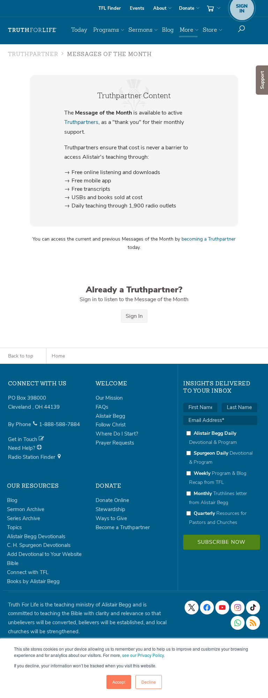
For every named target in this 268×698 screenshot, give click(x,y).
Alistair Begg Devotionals (36, 536)
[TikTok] (253, 607)
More (186, 29)
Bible (12, 563)
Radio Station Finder (32, 457)
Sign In (134, 316)
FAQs (102, 406)
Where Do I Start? (117, 433)
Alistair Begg (110, 416)
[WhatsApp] (238, 623)
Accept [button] (118, 682)
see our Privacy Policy (143, 655)
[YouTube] (222, 607)
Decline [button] (148, 682)
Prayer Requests (115, 442)
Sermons (140, 29)
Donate (186, 8)
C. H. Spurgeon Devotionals (38, 545)
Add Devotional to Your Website (44, 554)
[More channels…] (253, 623)
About (159, 8)
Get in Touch (23, 439)
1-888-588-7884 (59, 424)
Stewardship (110, 509)
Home (58, 356)
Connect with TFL (28, 572)
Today (79, 29)
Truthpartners (81, 122)
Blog (168, 29)
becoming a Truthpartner (208, 239)
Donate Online (112, 500)
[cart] (213, 8)
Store (210, 29)
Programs (106, 29)
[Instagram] (238, 607)
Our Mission (109, 397)
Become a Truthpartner (123, 527)
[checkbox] (220, 478)
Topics (14, 527)
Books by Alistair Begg (33, 581)
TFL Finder (109, 8)
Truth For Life (32, 30)
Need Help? (22, 448)
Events (137, 8)
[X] (192, 607)
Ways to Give (111, 518)
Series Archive (23, 518)
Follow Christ (111, 424)
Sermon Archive (25, 509)
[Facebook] (207, 607)
